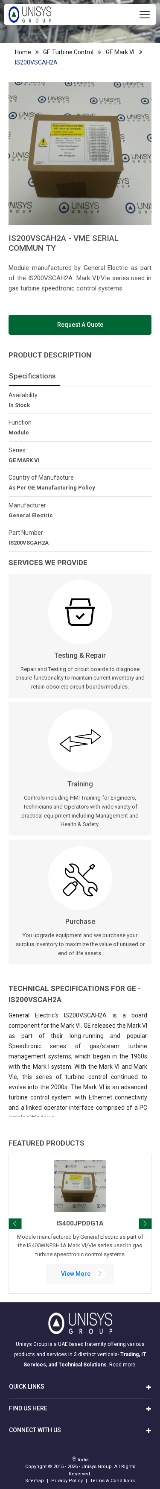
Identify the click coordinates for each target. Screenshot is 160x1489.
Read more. (123, 1365)
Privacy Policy (67, 1480)
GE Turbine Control (68, 52)
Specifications (32, 376)
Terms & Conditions (112, 1480)
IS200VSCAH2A (36, 62)
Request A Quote (80, 324)
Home (23, 52)
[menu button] (144, 14)
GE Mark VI (120, 52)
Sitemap (34, 1480)
